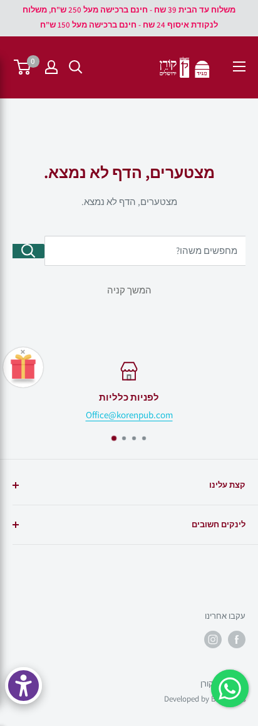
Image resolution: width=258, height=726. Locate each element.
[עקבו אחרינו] (236, 639)
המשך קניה (129, 290)
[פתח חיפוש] (76, 67)
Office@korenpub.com (129, 415)
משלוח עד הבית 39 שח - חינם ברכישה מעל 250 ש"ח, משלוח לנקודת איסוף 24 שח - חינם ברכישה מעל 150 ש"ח (129, 17)
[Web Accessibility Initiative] (23, 685)
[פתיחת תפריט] (239, 66)
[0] (23, 67)
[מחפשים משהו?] (28, 251)
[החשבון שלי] (51, 67)
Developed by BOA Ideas (204, 698)
